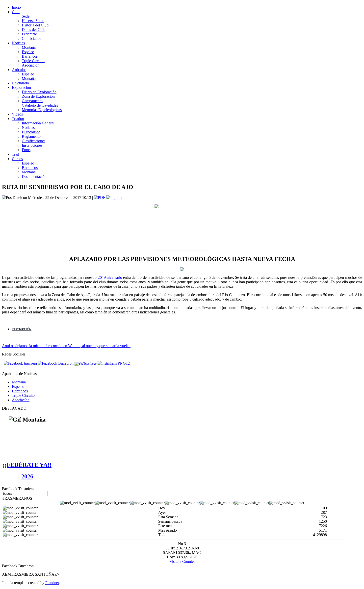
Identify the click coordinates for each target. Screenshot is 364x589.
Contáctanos (31, 38)
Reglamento (31, 136)
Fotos (26, 150)
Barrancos (30, 56)
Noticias (28, 127)
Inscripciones (32, 145)
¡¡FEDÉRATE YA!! (27, 465)
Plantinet (52, 583)
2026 (27, 476)
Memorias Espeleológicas (42, 110)
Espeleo (28, 52)
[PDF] (99, 197)
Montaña (29, 47)
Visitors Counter (182, 561)
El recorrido (31, 132)
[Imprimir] (115, 197)
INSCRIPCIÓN (21, 329)
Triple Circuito (33, 61)
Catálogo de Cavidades (40, 105)
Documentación (34, 176)
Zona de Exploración (38, 96)
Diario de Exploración (39, 92)
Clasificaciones (33, 141)
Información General (38, 123)
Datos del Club (33, 29)
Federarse (29, 34)
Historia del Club (35, 25)
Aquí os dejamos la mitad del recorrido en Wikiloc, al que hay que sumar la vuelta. (66, 346)
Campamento (32, 101)
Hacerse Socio (33, 21)
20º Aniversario (110, 277)
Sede (25, 16)
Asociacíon (30, 65)
